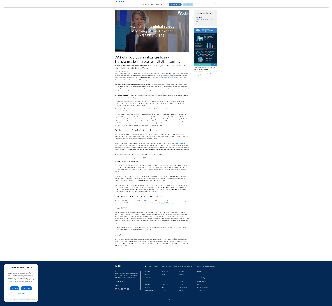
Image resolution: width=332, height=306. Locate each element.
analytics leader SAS (150, 80)
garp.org (148, 229)
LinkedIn (122, 289)
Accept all (14, 288)
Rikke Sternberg (201, 19)
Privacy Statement (130, 299)
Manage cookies (21, 293)
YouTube (125, 289)
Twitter (119, 289)
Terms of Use (140, 299)
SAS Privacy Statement (28, 276)
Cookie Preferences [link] (119, 299)
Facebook (116, 289)
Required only (26, 288)
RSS (128, 289)
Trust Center (149, 299)
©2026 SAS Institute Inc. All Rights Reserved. (165, 299)
